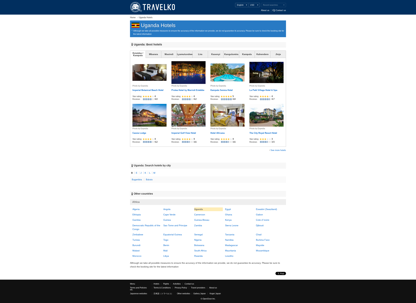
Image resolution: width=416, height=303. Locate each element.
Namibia (229, 240)
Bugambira (137, 179)
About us (265, 10)
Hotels (156, 284)
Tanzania (229, 234)
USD (252, 5)
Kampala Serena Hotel (221, 90)
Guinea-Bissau (201, 220)
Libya (166, 256)
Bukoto (149, 179)
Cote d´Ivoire (262, 220)
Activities (177, 284)
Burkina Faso (263, 240)
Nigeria (198, 240)
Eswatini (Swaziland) (266, 209)
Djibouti (260, 225)
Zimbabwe (137, 234)
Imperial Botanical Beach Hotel (147, 90)
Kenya (228, 220)
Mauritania (230, 250)
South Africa (200, 250)
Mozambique (262, 250)
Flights (166, 284)
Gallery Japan (199, 293)
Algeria (136, 209)
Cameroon (199, 214)
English (240, 5)
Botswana (199, 245)
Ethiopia (136, 214)
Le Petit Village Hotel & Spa (263, 90)
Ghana (228, 214)
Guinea (167, 220)
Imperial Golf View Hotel (183, 133)
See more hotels (278, 150)
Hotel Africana (217, 133)
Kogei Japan (215, 293)
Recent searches (270, 5)
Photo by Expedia (140, 86)
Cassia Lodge (139, 133)
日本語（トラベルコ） (163, 293)
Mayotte (260, 245)
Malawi (136, 250)
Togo (165, 240)
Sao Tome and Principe (175, 225)
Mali (165, 250)
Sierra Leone (231, 225)
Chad (258, 234)
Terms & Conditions (162, 288)
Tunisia (136, 240)
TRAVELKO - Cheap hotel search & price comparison (152, 7)
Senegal (198, 234)
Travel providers (198, 288)
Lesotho (229, 256)
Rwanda (198, 256)
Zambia (198, 225)
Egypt (228, 209)
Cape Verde (169, 214)
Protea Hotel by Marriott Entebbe (187, 90)
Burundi (136, 245)
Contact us (281, 10)
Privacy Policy (181, 288)
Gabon (259, 214)
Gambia (136, 220)
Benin (166, 245)
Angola (166, 209)
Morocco (136, 256)
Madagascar (231, 245)
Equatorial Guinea (172, 234)
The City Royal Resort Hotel (263, 133)
